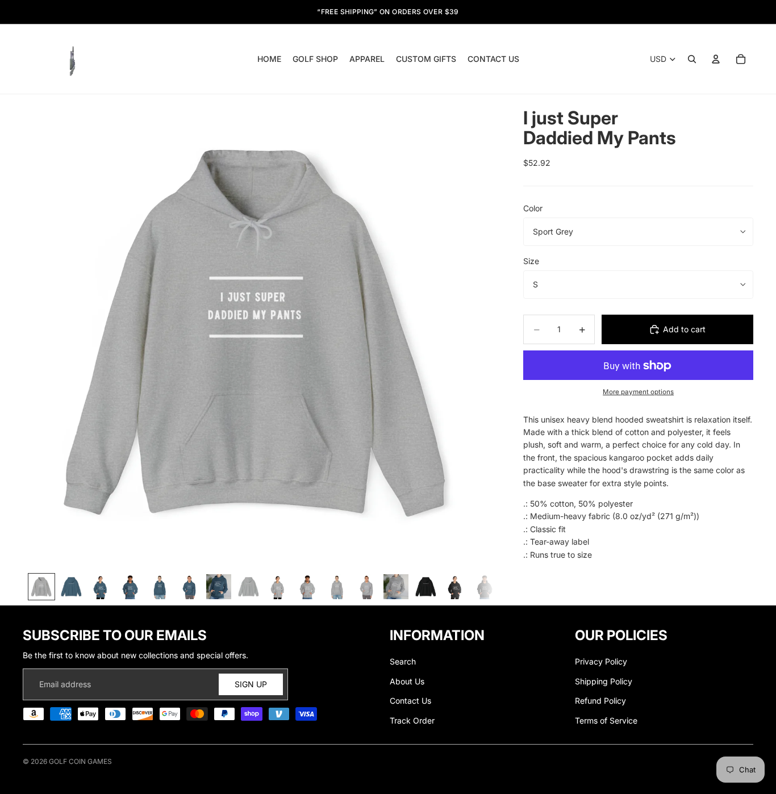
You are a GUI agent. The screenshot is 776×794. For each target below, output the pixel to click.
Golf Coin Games (80, 761)
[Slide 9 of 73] (277, 586)
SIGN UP (251, 684)
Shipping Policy (603, 681)
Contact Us (410, 700)
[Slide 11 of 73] (336, 586)
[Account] (715, 59)
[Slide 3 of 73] (100, 586)
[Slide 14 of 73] (425, 586)
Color (533, 208)
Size (531, 261)
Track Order (412, 720)
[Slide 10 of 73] (307, 586)
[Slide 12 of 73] (366, 586)
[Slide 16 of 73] (484, 586)
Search (403, 661)
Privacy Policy (601, 661)
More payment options (638, 392)
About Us (407, 681)
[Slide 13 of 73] (395, 586)
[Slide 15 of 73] (455, 586)
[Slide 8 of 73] (248, 586)
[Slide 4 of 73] (130, 586)
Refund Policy (600, 700)
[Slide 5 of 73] (159, 586)
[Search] (691, 59)
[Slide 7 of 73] (218, 586)
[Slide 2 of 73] (71, 586)
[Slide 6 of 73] (189, 586)
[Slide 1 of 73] (41, 586)
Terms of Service (606, 720)
